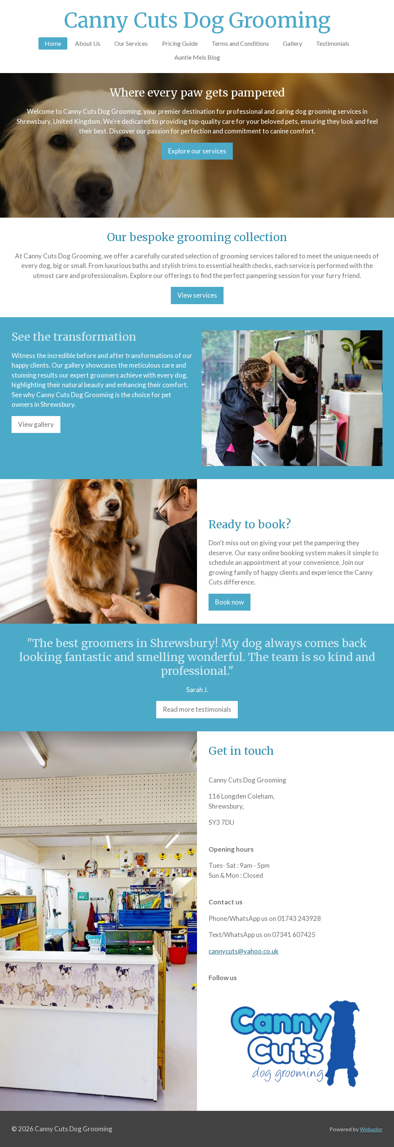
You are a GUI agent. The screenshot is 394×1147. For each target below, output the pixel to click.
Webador (371, 1129)
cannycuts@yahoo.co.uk (244, 951)
